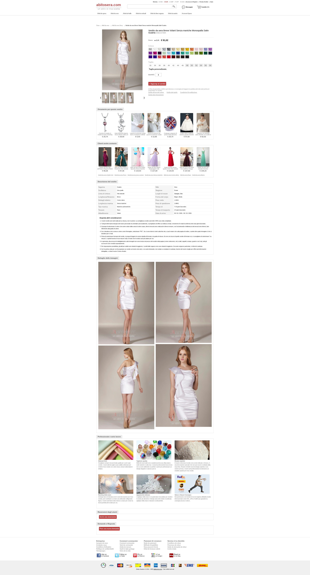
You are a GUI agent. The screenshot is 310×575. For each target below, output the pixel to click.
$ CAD (182, 2)
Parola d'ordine (204, 2)
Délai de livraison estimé (152, 549)
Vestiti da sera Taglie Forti (105, 175)
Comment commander (127, 543)
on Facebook (105, 555)
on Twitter (123, 555)
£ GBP (171, 2)
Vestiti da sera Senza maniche (154, 175)
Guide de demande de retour (176, 547)
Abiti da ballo (127, 13)
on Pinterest (140, 555)
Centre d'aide (171, 549)
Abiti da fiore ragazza (157, 13)
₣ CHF (177, 2)
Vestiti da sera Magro (198, 175)
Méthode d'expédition (151, 545)
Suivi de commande (126, 545)
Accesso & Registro (192, 2)
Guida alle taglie (172, 92)
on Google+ (159, 555)
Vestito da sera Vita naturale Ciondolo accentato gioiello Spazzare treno (203, 169)
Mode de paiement (150, 543)
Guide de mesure (125, 547)
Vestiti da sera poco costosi (136, 175)
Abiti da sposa (101, 13)
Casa (97, 25)
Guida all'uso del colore (156, 92)
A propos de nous (102, 543)
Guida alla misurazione (156, 95)
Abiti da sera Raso (185, 175)
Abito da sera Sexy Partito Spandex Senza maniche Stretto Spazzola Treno (137, 169)
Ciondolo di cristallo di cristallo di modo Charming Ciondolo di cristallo (105, 135)
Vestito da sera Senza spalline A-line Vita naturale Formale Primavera (170, 169)
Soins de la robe (125, 551)
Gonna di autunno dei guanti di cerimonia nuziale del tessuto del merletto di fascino (154, 135)
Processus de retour (174, 545)
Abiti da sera (115, 13)
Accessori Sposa (187, 13)
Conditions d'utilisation (103, 547)
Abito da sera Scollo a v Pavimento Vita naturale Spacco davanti (121, 169)
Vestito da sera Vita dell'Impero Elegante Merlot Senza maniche (105, 169)
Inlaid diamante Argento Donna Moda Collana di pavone (121, 135)
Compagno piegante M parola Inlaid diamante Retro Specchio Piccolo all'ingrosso (170, 135)
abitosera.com (158, 569)
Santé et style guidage (127, 549)
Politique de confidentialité (105, 549)
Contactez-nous (101, 545)
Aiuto (211, 2)
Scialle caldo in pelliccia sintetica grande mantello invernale (187, 135)
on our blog (177, 555)
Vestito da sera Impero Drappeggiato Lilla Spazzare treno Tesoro (154, 169)
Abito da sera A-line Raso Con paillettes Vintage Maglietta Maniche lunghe (187, 169)
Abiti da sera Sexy (117, 25)
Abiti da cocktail (141, 13)
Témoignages (100, 551)
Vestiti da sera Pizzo (120, 175)
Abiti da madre (172, 13)
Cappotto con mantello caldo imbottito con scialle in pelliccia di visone (203, 135)
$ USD (161, 2)
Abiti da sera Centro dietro (171, 175)
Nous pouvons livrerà (151, 547)
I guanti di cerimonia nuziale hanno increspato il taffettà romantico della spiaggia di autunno (138, 135)
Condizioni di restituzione (188, 92)
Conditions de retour (174, 543)
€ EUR (166, 2)
